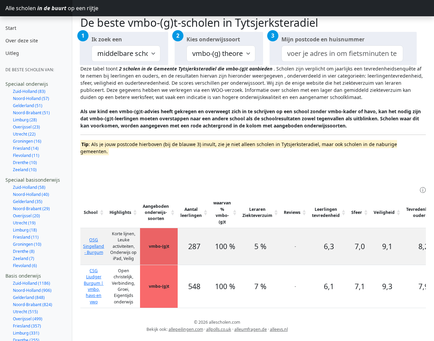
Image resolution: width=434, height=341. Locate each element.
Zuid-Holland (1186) (31, 283)
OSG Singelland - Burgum (93, 246)
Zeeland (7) (23, 258)
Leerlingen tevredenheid (326, 212)
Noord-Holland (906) (32, 290)
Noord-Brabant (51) (31, 113)
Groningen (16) (27, 141)
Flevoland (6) (25, 265)
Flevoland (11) (26, 155)
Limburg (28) (25, 120)
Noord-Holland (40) (31, 194)
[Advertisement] (203, 170)
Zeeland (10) (25, 170)
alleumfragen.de (250, 329)
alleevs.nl (279, 329)
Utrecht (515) (25, 312)
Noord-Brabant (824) (32, 304)
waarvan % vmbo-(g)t (222, 212)
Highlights (120, 212)
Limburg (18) (25, 230)
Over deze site (21, 40)
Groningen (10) (27, 244)
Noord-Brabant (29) (31, 209)
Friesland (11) (26, 237)
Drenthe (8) (24, 251)
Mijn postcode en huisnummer (322, 39)
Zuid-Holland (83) (29, 91)
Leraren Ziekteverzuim (257, 212)
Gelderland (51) (27, 105)
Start (10, 28)
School (91, 212)
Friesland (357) (27, 326)
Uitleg (12, 53)
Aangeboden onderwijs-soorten (156, 212)
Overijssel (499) (27, 319)
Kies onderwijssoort (213, 39)
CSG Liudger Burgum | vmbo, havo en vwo (93, 286)
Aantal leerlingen (191, 212)
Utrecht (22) (24, 134)
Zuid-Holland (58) (29, 187)
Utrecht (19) (24, 223)
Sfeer (356, 212)
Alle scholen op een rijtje (38, 8)
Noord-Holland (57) (31, 98)
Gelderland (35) (27, 201)
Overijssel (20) (26, 216)
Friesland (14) (26, 148)
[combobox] (342, 53)
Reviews (292, 212)
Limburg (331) (26, 333)
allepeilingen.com (186, 329)
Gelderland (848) (29, 297)
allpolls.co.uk (218, 329)
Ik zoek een (107, 39)
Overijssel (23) (26, 127)
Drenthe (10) (25, 162)
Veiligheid (384, 212)
